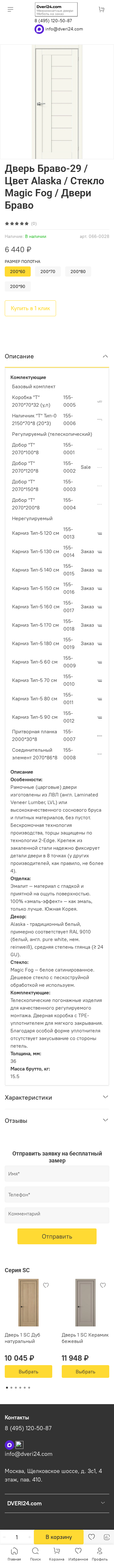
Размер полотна (22, 261)
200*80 (78, 271)
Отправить (57, 1236)
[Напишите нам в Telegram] (19, 1444)
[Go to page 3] (16, 1388)
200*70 (48, 271)
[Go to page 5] (25, 1388)
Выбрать (28, 1371)
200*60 (17, 271)
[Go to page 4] (20, 1388)
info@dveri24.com (64, 28)
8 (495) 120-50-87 (53, 20)
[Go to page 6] (29, 1388)
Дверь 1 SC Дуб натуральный (22, 1338)
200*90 (17, 286)
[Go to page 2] (11, 1388)
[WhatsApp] (40, 28)
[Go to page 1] (7, 1388)
